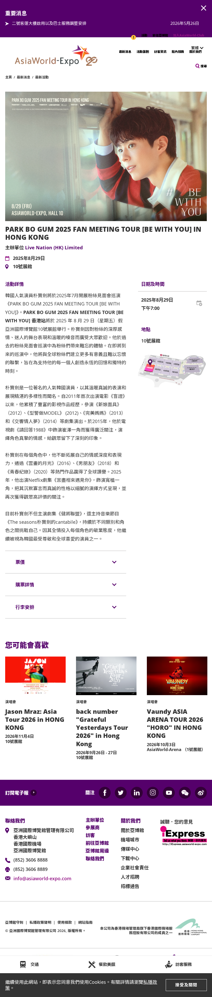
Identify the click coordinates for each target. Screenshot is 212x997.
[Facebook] (105, 793)
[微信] (185, 793)
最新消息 (125, 51)
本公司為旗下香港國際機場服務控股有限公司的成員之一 (136, 930)
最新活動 (42, 77)
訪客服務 (183, 964)
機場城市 (130, 839)
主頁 (8, 77)
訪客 (90, 835)
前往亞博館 (160, 35)
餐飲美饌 (107, 964)
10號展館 (22, 266)
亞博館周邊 (97, 851)
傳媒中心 (130, 849)
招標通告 (130, 886)
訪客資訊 (160, 51)
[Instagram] (153, 793)
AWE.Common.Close (204, 8)
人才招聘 (130, 877)
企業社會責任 (135, 867)
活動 (144, 35)
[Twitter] (121, 793)
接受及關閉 (186, 985)
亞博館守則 (14, 922)
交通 (35, 964)
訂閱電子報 (16, 792)
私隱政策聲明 (40, 922)
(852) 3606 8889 (30, 869)
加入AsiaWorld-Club (188, 35)
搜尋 (204, 66)
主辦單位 (95, 820)
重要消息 (134, 34)
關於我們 (195, 51)
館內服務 (178, 51)
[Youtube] (169, 793)
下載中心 (130, 858)
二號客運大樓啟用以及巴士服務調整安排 (49, 23)
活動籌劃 (143, 51)
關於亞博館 (132, 830)
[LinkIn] (137, 793)
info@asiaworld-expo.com (42, 878)
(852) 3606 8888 (30, 860)
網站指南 (85, 922)
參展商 (93, 827)
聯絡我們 (95, 858)
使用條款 (64, 922)
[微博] (201, 793)
